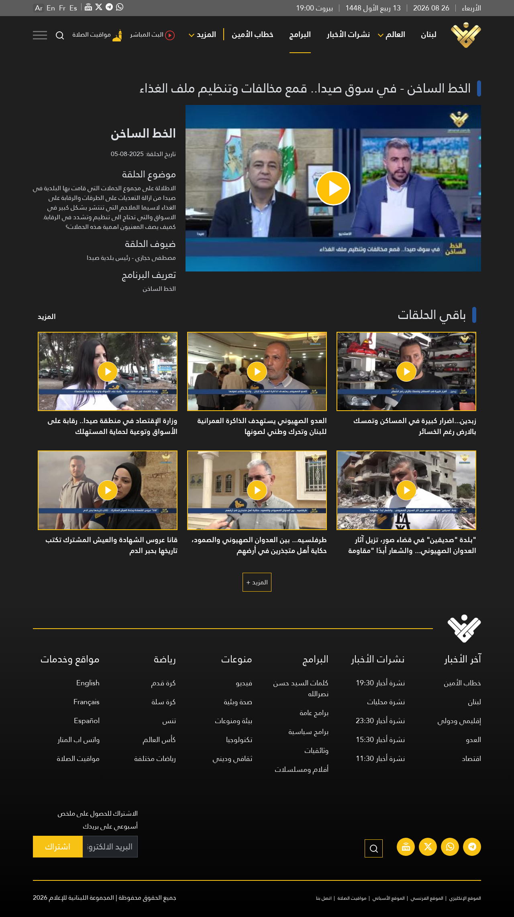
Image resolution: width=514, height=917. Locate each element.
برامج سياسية (308, 731)
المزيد (206, 34)
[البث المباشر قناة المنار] (406, 847)
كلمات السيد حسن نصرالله (300, 688)
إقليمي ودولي (459, 720)
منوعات (237, 659)
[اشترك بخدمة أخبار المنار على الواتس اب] (450, 847)
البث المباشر (146, 34)
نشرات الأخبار (348, 34)
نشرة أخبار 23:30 (380, 720)
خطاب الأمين (252, 34)
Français (86, 701)
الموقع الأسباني (389, 898)
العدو (473, 739)
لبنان (428, 34)
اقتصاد (471, 758)
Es (73, 8)
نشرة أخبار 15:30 (380, 739)
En (51, 8)
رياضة (165, 659)
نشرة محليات (386, 701)
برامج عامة (314, 712)
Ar (39, 8)
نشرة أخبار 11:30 (380, 758)
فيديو (244, 682)
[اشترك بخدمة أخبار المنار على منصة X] (428, 847)
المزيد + (257, 582)
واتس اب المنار (78, 739)
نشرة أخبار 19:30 (380, 682)
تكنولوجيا (239, 739)
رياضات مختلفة (155, 758)
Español (87, 720)
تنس (169, 720)
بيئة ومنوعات (233, 720)
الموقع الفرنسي (427, 898)
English (88, 682)
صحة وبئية (238, 701)
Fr (62, 8)
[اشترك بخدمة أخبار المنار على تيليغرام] (472, 847)
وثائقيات (316, 750)
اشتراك (57, 846)
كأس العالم (159, 739)
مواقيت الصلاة (92, 34)
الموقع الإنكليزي (465, 898)
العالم (395, 34)
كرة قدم (163, 682)
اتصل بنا (324, 898)
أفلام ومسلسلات (301, 769)
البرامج (300, 34)
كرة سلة (164, 701)
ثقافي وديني (232, 758)
